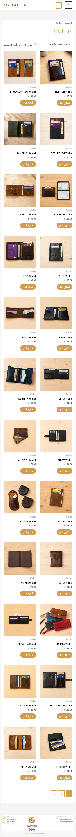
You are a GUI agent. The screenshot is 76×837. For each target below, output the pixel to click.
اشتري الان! (64, 102)
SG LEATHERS (16, 5)
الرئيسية (68, 23)
